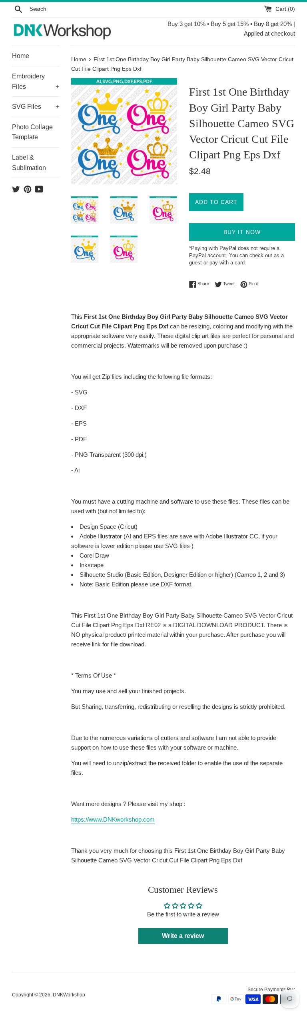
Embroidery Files (35, 81)
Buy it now (242, 232)
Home (20, 55)
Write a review (183, 935)
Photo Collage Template (32, 132)
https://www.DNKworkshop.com (113, 819)
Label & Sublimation (29, 162)
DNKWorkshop (69, 995)
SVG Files (35, 106)
